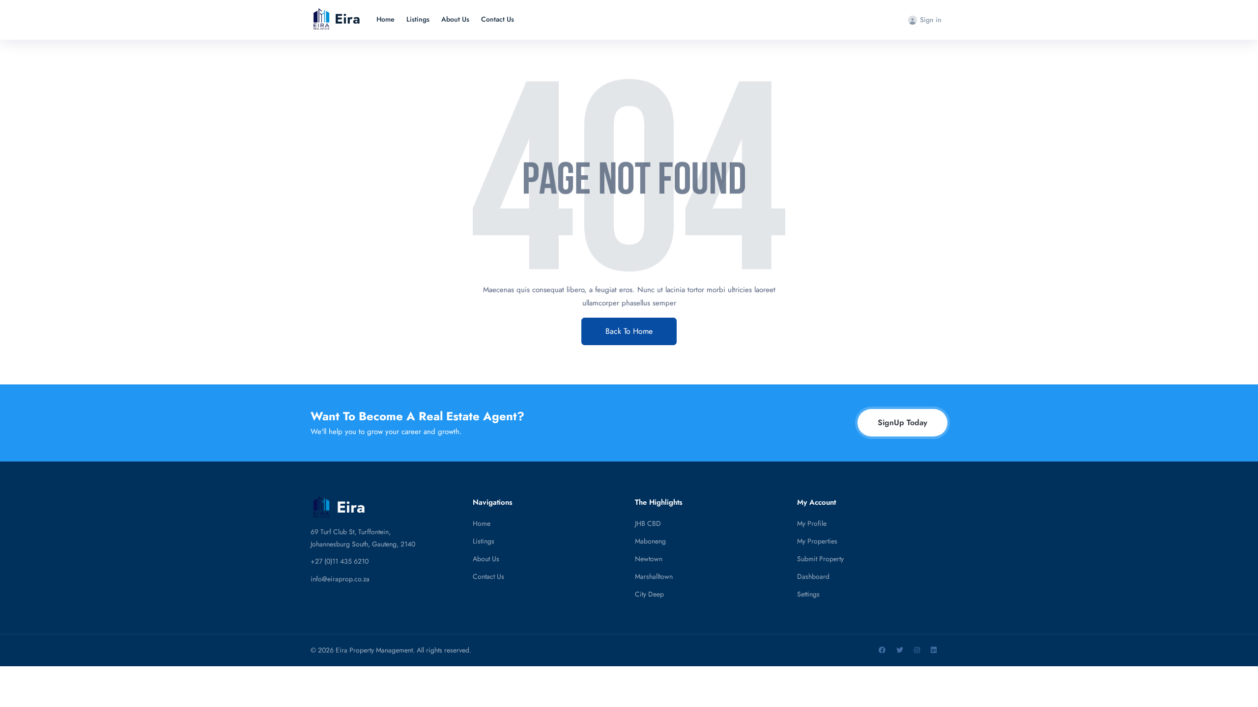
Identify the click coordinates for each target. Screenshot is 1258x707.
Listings (417, 19)
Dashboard (813, 576)
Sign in (931, 20)
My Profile (812, 523)
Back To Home (629, 331)
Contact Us (497, 19)
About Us (455, 19)
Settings (808, 594)
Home (385, 19)
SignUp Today (902, 422)
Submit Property (820, 559)
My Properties (817, 541)
